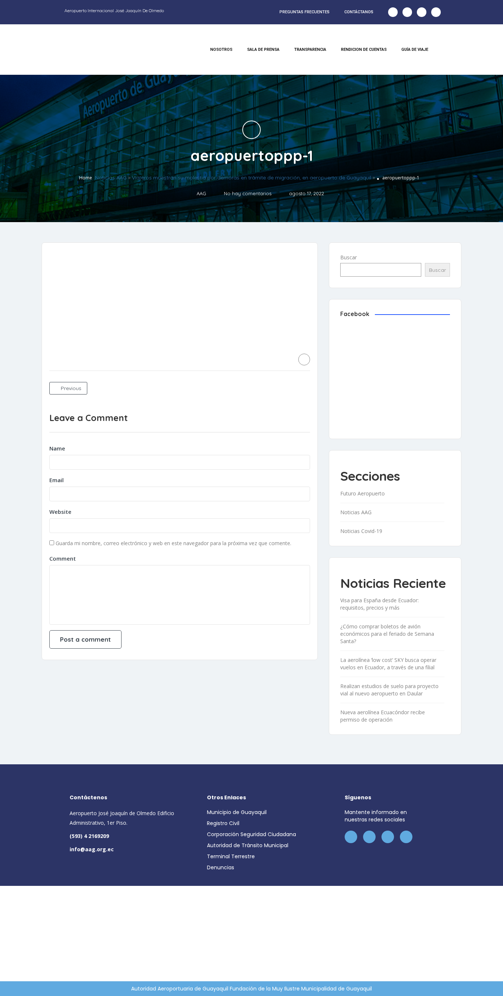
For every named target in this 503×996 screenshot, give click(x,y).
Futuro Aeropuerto (362, 493)
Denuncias (220, 867)
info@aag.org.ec (92, 849)
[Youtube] (436, 12)
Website (60, 511)
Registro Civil (223, 823)
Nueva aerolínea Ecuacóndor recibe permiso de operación (382, 716)
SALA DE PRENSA (263, 49)
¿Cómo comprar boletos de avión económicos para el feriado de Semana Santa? (387, 634)
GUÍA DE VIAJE (414, 49)
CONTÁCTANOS (358, 12)
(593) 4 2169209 (89, 835)
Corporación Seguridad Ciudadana (251, 834)
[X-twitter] (407, 12)
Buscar (348, 257)
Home (85, 178)
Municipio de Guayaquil (237, 812)
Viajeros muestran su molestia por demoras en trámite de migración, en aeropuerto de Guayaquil (251, 178)
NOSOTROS (221, 49)
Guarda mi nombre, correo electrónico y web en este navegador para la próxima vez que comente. (173, 543)
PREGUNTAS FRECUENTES (304, 12)
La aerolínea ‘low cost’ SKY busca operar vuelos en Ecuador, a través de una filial (388, 663)
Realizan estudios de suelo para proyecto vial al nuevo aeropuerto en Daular (389, 690)
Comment (62, 558)
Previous (70, 388)
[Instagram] (421, 12)
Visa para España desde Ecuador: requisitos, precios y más (379, 604)
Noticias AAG (111, 178)
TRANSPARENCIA (310, 49)
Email (56, 480)
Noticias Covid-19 (361, 530)
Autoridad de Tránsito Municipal (247, 845)
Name (57, 448)
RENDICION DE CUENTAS (364, 49)
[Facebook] (393, 12)
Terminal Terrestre (231, 856)
